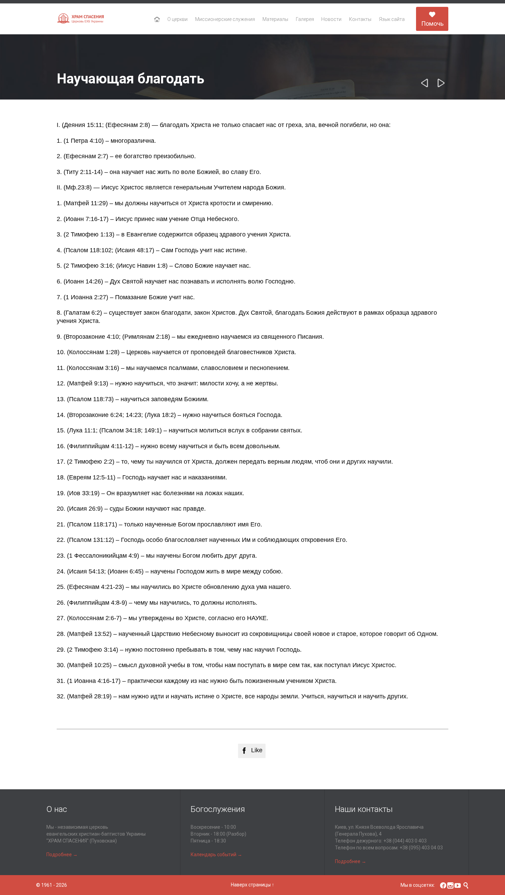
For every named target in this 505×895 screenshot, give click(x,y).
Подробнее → (62, 854)
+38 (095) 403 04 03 (421, 847)
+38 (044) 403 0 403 (405, 841)
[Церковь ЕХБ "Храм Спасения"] (81, 19)
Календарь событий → (216, 854)
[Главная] (157, 19)
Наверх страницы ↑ (252, 884)
